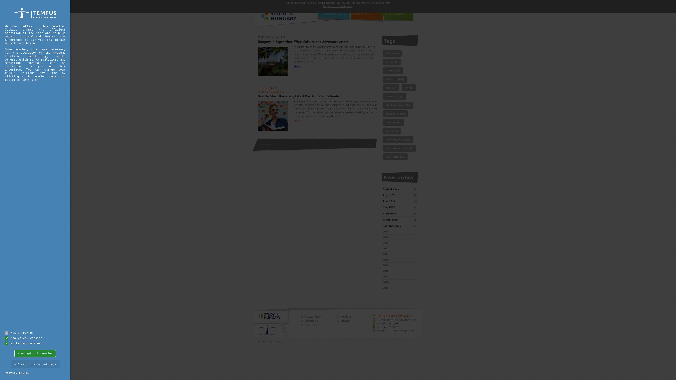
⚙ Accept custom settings (35, 364)
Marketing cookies (26, 343)
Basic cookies (22, 332)
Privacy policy (17, 373)
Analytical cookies (26, 338)
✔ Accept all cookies (35, 353)
